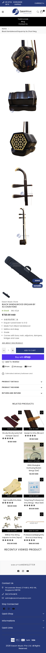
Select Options (34, 461)
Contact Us (23, 24)
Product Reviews (10, 387)
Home (4, 29)
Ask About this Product (12, 343)
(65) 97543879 (11, 594)
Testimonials (23, 19)
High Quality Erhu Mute (12, 500)
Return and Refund (11, 393)
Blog (23, 21)
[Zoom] (37, 286)
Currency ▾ (39, 3)
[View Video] (37, 280)
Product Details (10, 382)
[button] (7, 438)
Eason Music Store (10, 301)
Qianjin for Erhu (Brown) (34, 433)
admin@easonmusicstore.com (18, 598)
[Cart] (41, 11)
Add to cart (12, 429)
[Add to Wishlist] (20, 412)
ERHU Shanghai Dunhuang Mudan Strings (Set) (34, 468)
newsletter (23, 564)
